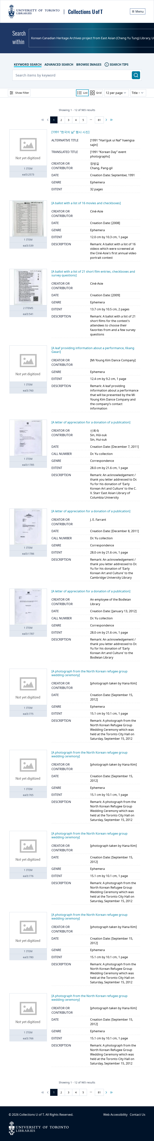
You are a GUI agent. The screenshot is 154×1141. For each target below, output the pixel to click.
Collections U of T (31, 1114)
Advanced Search (59, 64)
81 (99, 120)
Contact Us (137, 1114)
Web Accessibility (115, 1114)
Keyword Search (28, 64)
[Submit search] (136, 75)
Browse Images (88, 64)
